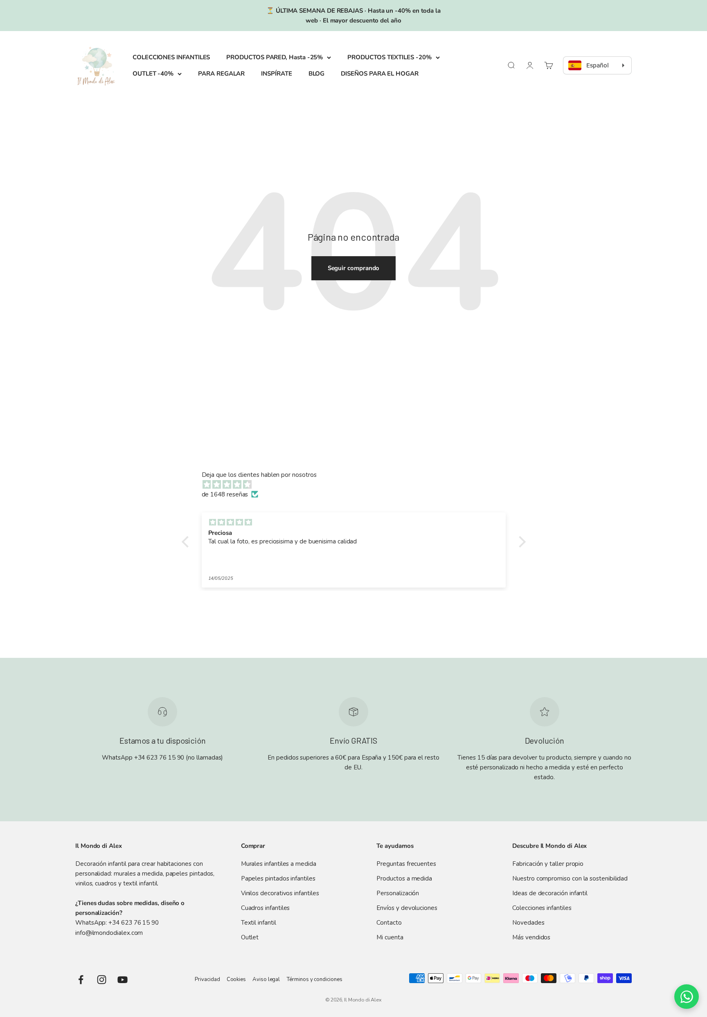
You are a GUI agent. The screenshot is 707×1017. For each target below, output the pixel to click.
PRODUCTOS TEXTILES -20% (389, 57)
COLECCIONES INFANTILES (171, 57)
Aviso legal (266, 979)
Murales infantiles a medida (278, 864)
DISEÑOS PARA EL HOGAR (379, 73)
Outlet (250, 937)
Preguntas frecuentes (406, 864)
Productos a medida (404, 878)
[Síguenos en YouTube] (122, 979)
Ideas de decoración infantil (550, 893)
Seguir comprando (354, 268)
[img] (358, 485)
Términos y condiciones (314, 979)
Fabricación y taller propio (547, 864)
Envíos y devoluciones (406, 908)
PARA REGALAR (221, 73)
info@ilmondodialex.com (109, 933)
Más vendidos (531, 937)
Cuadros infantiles (265, 908)
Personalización (397, 893)
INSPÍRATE (276, 73)
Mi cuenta (389, 937)
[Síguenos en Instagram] (101, 979)
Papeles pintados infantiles (278, 878)
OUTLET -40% (153, 73)
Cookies (236, 979)
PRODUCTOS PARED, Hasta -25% (274, 57)
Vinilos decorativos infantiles (280, 893)
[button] (187, 541)
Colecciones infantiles (541, 908)
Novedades (528, 923)
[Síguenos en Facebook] (80, 979)
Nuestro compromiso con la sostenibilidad (570, 878)
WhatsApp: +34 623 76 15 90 (117, 923)
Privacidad (207, 979)
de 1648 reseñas (225, 494)
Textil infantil (258, 923)
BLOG (316, 73)
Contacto (388, 923)
